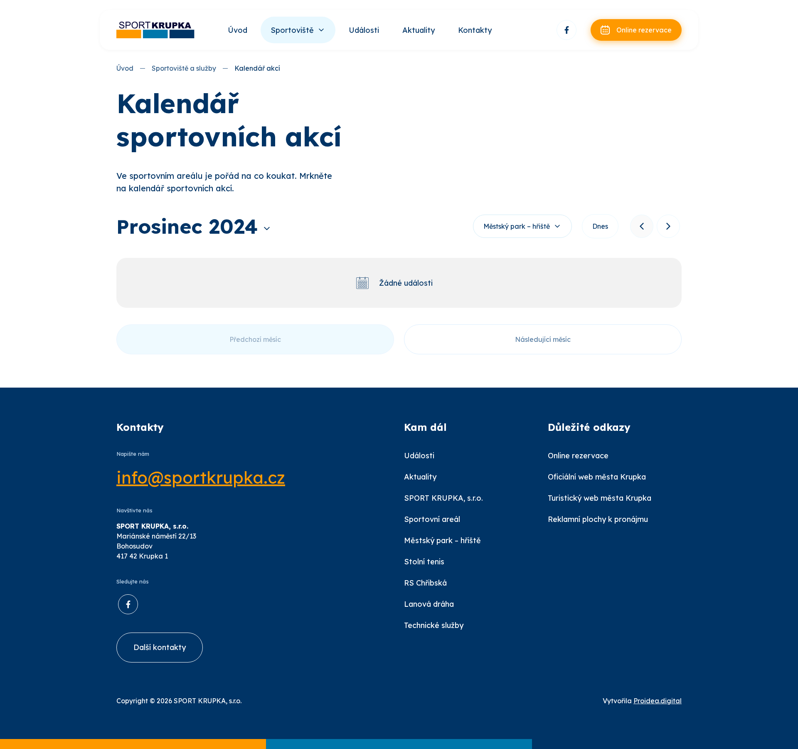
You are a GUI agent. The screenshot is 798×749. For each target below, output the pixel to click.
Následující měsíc (543, 339)
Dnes (600, 226)
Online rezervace (578, 455)
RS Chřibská (425, 583)
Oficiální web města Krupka (597, 477)
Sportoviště (292, 30)
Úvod (237, 30)
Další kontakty (159, 647)
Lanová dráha (429, 604)
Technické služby (433, 625)
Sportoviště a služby (184, 68)
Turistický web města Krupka (599, 498)
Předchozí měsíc (255, 339)
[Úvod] (155, 30)
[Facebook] (566, 30)
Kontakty (475, 30)
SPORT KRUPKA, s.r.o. (443, 498)
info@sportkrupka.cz (200, 477)
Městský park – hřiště (516, 226)
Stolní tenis (424, 561)
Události (364, 30)
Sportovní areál (432, 519)
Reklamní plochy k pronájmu (598, 519)
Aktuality (418, 30)
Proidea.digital (657, 701)
